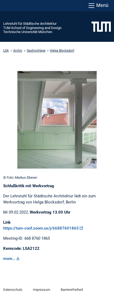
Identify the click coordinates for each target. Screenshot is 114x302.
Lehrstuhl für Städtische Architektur (29, 24)
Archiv (17, 50)
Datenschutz (12, 290)
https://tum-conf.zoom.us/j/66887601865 (41, 228)
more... (9, 258)
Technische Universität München (27, 32)
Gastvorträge (36, 50)
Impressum (41, 290)
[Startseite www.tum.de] (101, 26)
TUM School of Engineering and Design (32, 28)
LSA (6, 50)
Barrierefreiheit (72, 290)
